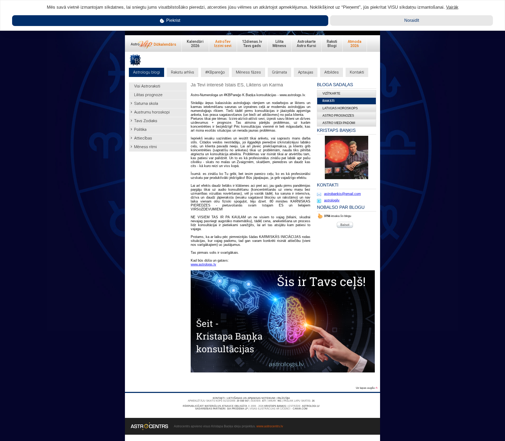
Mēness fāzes (248, 72)
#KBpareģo (215, 72)
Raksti (328, 101)
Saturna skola (146, 103)
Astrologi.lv (311, 406)
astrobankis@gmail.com (342, 194)
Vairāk (452, 7)
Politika (140, 129)
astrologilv (332, 200)
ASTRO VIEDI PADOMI (338, 123)
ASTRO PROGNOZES (338, 115)
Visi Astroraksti (147, 86)
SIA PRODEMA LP (237, 408)
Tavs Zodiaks (145, 120)
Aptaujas (305, 72)
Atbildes (331, 72)
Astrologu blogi (146, 72)
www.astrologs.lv (203, 264)
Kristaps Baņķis (275, 406)
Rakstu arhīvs (182, 72)
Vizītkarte (331, 93)
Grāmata (279, 72)
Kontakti (357, 72)
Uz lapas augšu (366, 387)
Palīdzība (283, 398)
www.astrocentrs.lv (269, 426)
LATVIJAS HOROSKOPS (340, 108)
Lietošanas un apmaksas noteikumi (251, 398)
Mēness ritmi (145, 146)
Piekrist (172, 20)
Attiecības (143, 138)
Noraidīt (411, 20)
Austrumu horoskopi (152, 112)
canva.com (300, 408)
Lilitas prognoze (148, 94)
